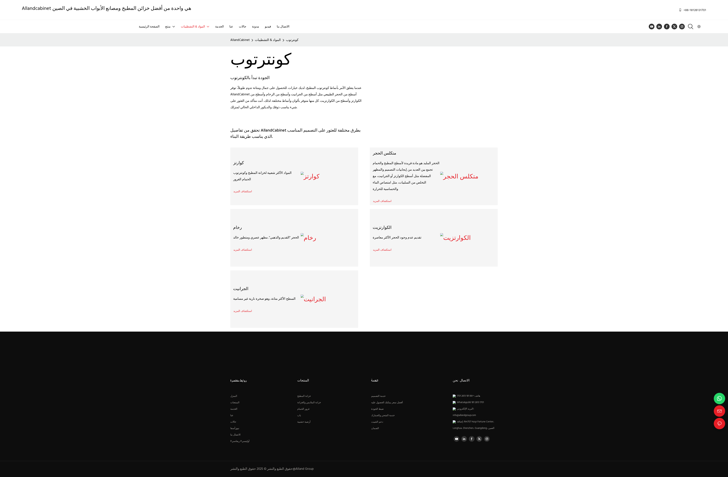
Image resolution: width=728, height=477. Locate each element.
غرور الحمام (303, 409)
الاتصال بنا (235, 435)
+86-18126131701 (694, 10)
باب (299, 415)
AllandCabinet (240, 40)
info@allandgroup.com (464, 415)
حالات (233, 422)
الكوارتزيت (382, 228)
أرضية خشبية (304, 422)
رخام (237, 228)
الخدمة (233, 409)
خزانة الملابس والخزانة (309, 402)
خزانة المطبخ (304, 396)
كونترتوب (292, 40)
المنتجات (234, 402)
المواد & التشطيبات (268, 40)
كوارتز (238, 163)
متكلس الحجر (384, 153)
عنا (231, 415)
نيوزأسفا (234, 428)
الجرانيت (240, 289)
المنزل (233, 396)
